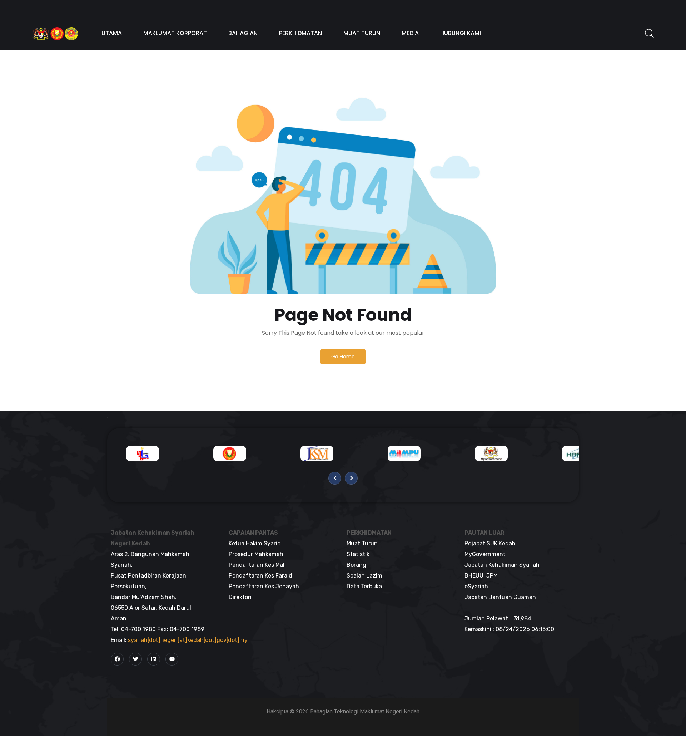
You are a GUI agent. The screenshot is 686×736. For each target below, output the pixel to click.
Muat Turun (361, 33)
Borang (356, 564)
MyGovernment (485, 554)
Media (410, 33)
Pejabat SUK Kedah (490, 543)
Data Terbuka (364, 586)
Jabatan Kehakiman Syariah (502, 564)
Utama (111, 33)
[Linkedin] (153, 659)
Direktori (240, 597)
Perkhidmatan (300, 33)
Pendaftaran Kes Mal (256, 564)
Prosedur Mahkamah (256, 554)
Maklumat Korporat (175, 33)
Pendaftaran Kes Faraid (260, 575)
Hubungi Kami (460, 33)
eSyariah (476, 586)
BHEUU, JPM (481, 575)
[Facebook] (117, 659)
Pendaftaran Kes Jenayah (264, 586)
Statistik (358, 554)
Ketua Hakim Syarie (254, 543)
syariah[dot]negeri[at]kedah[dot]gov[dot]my (188, 640)
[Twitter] (135, 659)
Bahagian (243, 33)
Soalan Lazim (364, 575)
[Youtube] (171, 659)
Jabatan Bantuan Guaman (500, 597)
